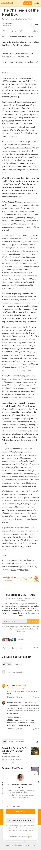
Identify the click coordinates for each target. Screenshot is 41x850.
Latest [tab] (10, 742)
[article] (20, 755)
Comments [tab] (7, 664)
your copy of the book (25, 62)
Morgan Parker (18, 108)
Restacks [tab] (17, 664)
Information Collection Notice (25, 629)
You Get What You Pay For (20, 147)
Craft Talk (19, 560)
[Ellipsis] (38, 685)
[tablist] (12, 664)
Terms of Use (31, 627)
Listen (36, 25)
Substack (9, 845)
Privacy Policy (27, 830)
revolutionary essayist (11, 133)
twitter (13, 569)
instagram (24, 569)
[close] (34, 774)
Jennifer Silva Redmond (16, 702)
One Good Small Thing (12, 768)
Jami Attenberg (7, 23)
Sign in (36, 3)
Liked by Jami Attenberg (16, 688)
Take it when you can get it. (12, 771)
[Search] (37, 741)
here (4, 48)
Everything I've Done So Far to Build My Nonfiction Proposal (15, 751)
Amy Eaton (11, 685)
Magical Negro (8, 120)
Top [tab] (4, 742)
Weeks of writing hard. (11, 756)
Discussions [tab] (19, 742)
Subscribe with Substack (22, 820)
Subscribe (27, 3)
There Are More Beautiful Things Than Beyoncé (20, 116)
